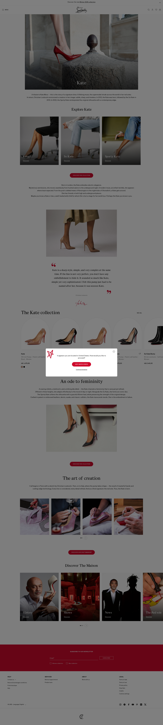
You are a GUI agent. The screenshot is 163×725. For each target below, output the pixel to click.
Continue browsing (81, 369)
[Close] (114, 351)
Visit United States (81, 364)
